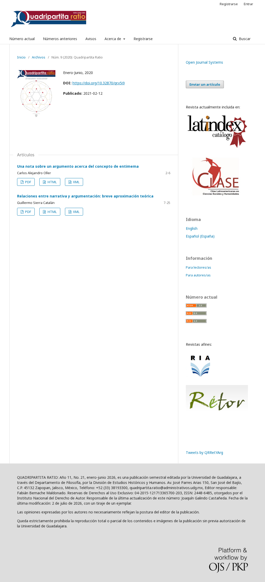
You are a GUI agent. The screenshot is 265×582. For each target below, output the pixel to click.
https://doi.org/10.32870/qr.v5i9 (98, 82)
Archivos (38, 57)
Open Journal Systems (204, 62)
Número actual (22, 38)
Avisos (90, 38)
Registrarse (143, 38)
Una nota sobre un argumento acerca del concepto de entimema (78, 166)
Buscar (244, 38)
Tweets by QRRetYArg (204, 452)
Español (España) (200, 236)
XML (75, 182)
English (191, 228)
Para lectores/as (198, 267)
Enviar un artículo (204, 84)
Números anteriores (60, 38)
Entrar (248, 4)
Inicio (21, 57)
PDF (27, 182)
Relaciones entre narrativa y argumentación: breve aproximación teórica (85, 196)
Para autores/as (198, 275)
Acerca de (113, 38)
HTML (52, 182)
